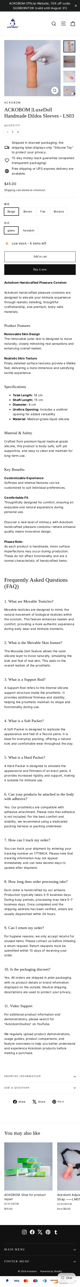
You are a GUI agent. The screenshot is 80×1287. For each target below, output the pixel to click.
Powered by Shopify (51, 1271)
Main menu (14, 1249)
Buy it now (40, 269)
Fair (42, 211)
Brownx (59, 211)
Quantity (12, 125)
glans (11, 230)
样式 (7, 223)
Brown (27, 211)
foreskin (29, 230)
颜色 (7, 204)
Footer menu (17, 1261)
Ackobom (12, 102)
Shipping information (22, 1076)
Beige (11, 211)
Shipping (9, 190)
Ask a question (17, 1088)
